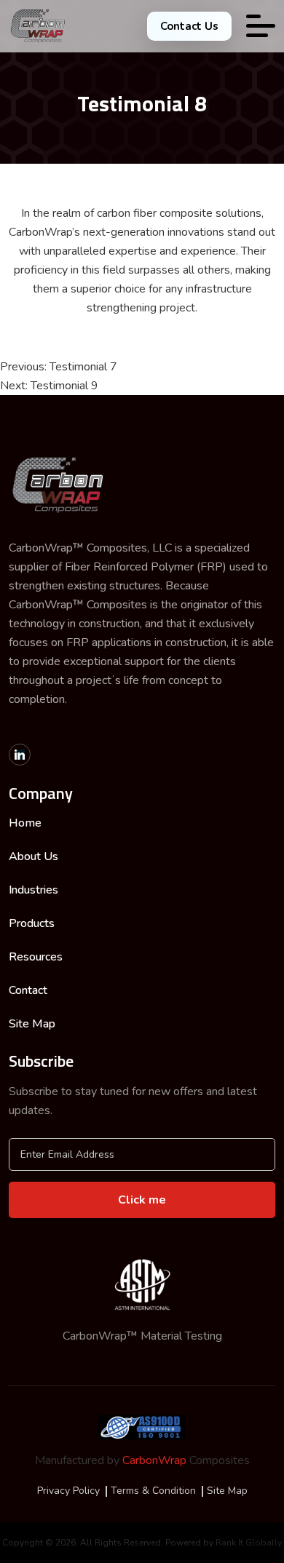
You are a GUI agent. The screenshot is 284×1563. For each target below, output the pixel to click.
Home (25, 823)
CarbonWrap (154, 1460)
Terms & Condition (153, 1491)
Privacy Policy (68, 1491)
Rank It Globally (249, 1542)
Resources (36, 957)
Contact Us (189, 26)
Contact (28, 990)
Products (32, 923)
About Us (33, 856)
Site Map (32, 1024)
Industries (33, 890)
